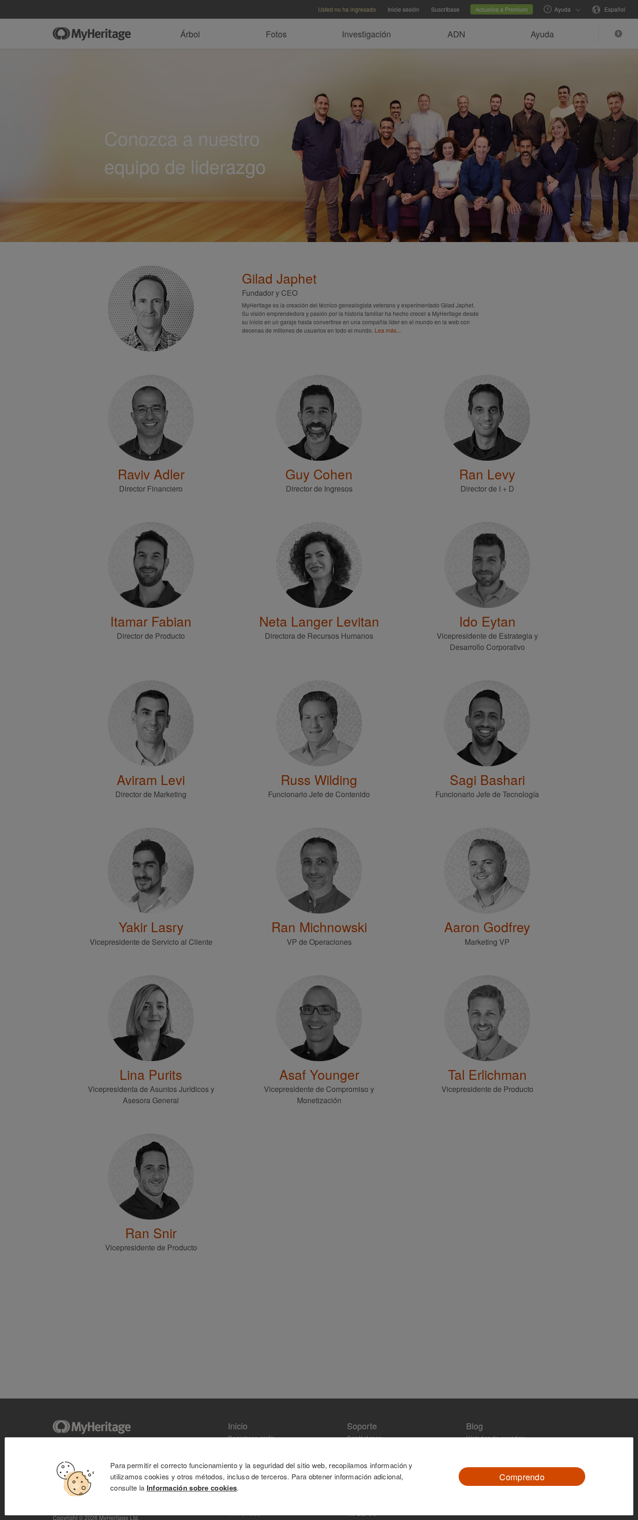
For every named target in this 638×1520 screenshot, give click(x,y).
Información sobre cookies (192, 1488)
